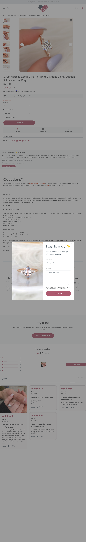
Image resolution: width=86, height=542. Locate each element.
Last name (48, 269)
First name (49, 259)
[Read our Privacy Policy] (70, 288)
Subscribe (58, 293)
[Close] (72, 244)
